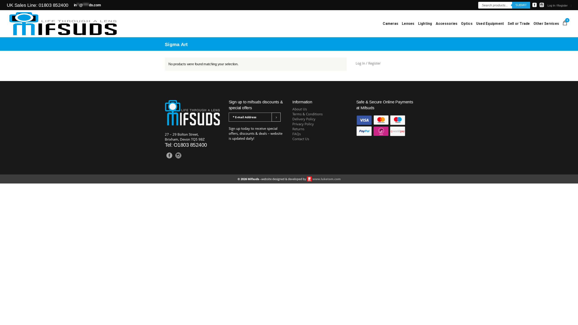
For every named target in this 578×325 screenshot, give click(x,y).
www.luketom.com (326, 179)
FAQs (296, 134)
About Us (299, 109)
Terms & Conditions (307, 114)
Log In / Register (558, 5)
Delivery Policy (303, 119)
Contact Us (300, 139)
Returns (298, 129)
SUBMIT (521, 5)
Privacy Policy (303, 124)
